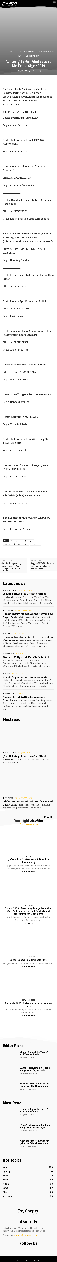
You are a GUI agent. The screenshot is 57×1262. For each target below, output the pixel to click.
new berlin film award (13, 544)
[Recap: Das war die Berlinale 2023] (28, 942)
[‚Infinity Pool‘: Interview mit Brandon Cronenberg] (28, 842)
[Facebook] (17, 80)
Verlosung (8, 634)
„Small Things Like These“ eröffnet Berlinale (34, 1053)
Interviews (8, 610)
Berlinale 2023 (28, 957)
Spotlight (34, 56)
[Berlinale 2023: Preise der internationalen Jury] (28, 986)
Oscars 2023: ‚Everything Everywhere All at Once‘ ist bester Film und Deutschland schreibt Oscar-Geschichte (28, 911)
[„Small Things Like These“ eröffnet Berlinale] (28, 737)
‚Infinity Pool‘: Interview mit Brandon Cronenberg (28, 861)
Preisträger (35, 544)
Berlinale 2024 (9, 590)
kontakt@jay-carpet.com (26, 1235)
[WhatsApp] (36, 80)
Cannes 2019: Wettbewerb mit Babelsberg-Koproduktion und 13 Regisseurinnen (42, 565)
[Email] (42, 80)
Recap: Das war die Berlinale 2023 (28, 960)
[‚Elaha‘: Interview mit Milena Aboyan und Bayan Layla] (28, 782)
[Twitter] (23, 80)
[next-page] (30, 1022)
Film (5, 51)
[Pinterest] (29, 80)
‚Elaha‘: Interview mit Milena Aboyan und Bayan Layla (35, 1069)
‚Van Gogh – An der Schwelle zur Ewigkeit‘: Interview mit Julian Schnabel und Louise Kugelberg (11, 566)
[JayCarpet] (16, 71)
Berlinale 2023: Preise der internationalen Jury (28, 1005)
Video (28, 856)
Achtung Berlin (17, 541)
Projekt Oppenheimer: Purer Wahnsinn (26, 677)
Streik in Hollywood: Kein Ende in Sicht (26, 657)
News (11, 51)
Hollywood (8, 654)
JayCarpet (24, 71)
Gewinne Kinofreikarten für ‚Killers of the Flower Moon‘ (34, 1084)
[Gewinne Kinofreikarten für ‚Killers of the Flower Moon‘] (10, 1088)
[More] (49, 80)
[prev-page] (25, 1022)
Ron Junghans (28, 872)
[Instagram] (28, 1249)
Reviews (6, 674)
